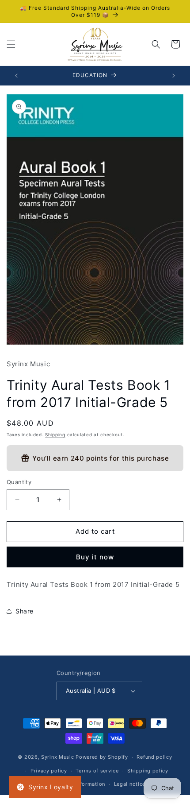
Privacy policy (48, 771)
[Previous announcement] (16, 75)
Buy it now (95, 557)
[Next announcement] (173, 75)
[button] (11, 44)
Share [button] (24, 611)
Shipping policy (147, 771)
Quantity (19, 481)
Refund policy (154, 757)
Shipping (55, 434)
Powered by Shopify (102, 757)
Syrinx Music (57, 757)
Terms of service (97, 771)
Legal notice (129, 784)
